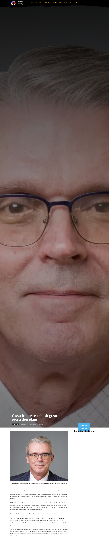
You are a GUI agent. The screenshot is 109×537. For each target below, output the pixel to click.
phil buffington (33, 424)
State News (15, 424)
